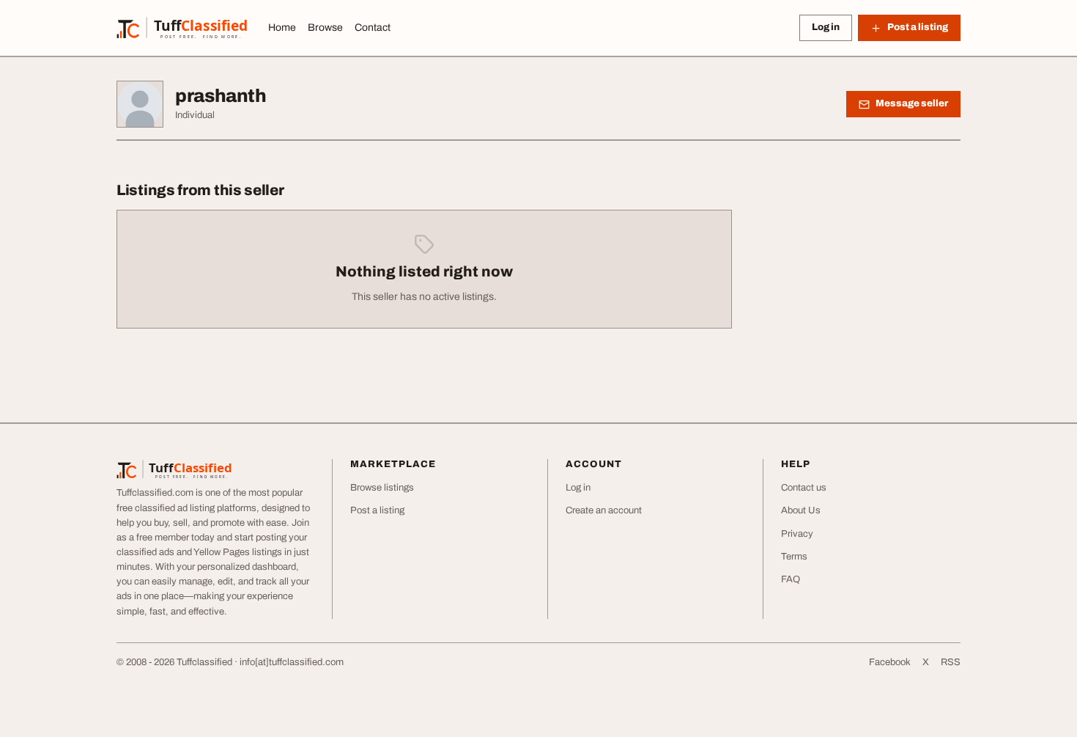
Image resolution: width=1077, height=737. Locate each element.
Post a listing (377, 510)
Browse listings (382, 488)
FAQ (790, 579)
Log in (826, 27)
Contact (373, 27)
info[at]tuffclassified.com (292, 662)
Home (282, 27)
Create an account (604, 510)
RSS (951, 662)
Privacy (797, 534)
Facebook (890, 662)
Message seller (912, 103)
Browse (325, 27)
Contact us (803, 488)
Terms (794, 556)
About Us (801, 510)
